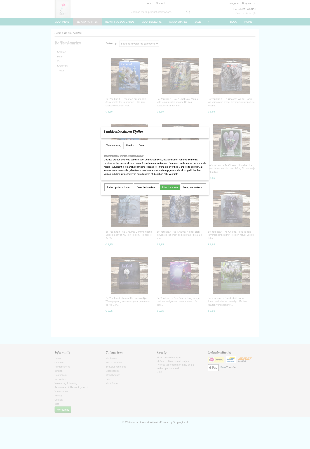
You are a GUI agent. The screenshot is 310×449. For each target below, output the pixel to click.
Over (141, 145)
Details (130, 145)
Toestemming (113, 145)
